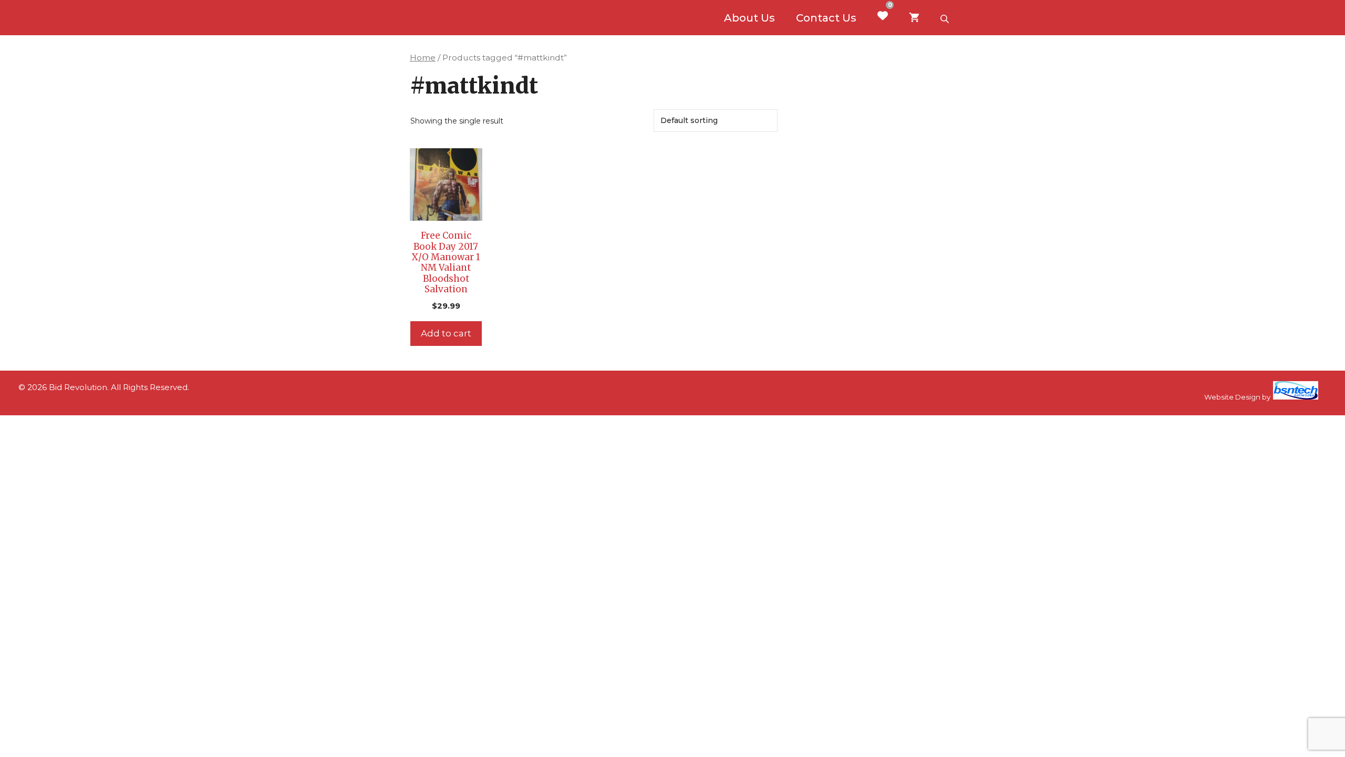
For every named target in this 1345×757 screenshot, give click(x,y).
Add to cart (446, 333)
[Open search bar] (945, 18)
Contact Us (826, 18)
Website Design (1232, 397)
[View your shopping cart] (914, 18)
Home (423, 58)
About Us (749, 18)
